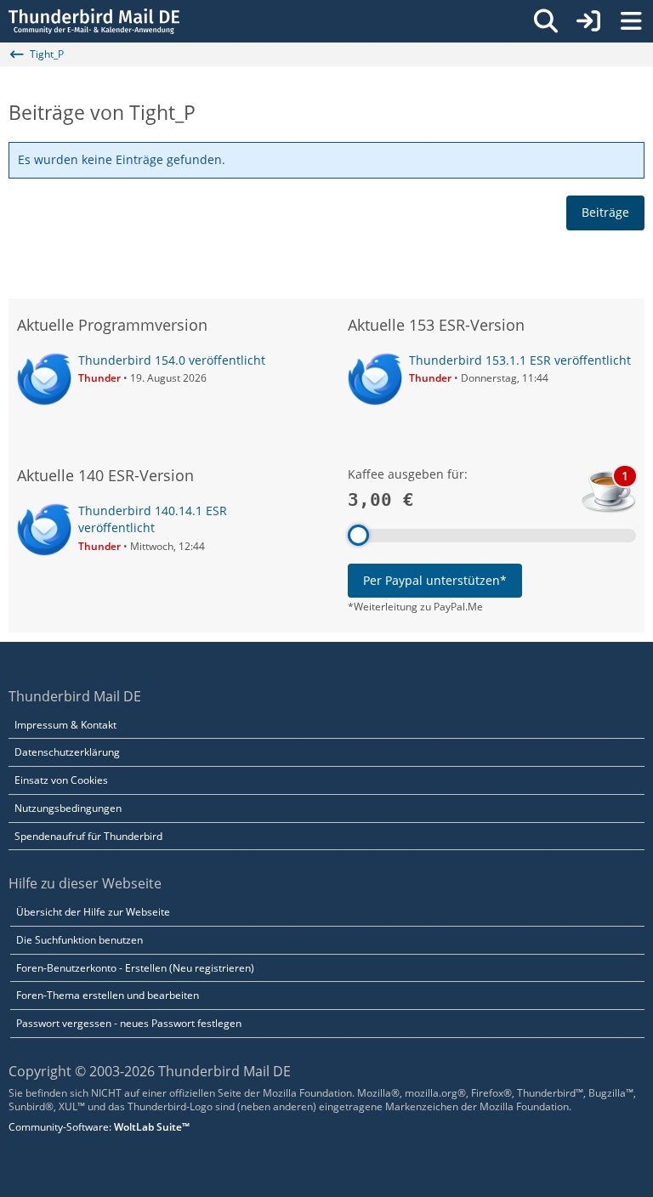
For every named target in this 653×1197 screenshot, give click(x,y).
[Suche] (546, 21)
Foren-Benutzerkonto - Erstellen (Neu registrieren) (135, 968)
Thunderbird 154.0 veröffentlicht (171, 360)
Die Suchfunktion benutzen (79, 940)
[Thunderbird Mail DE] (94, 21)
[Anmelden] (588, 21)
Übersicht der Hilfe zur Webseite (93, 912)
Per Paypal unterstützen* (435, 580)
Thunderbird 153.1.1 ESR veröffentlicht (520, 360)
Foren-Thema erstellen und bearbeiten (107, 995)
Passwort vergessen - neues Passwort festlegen (128, 1023)
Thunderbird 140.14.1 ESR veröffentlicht (152, 519)
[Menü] (631, 21)
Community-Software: (99, 1127)
